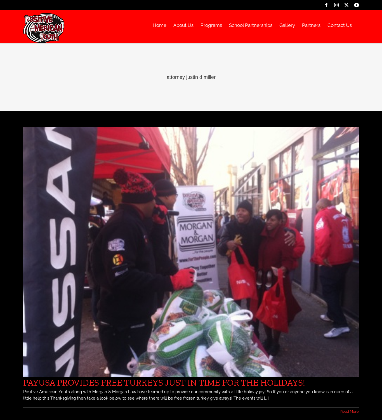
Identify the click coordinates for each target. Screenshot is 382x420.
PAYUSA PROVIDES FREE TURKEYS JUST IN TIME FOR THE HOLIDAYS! (164, 382)
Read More (349, 411)
